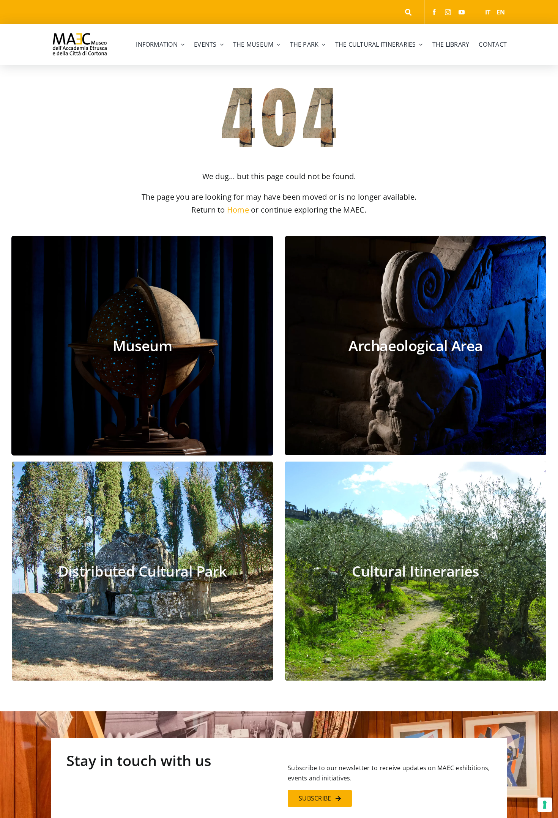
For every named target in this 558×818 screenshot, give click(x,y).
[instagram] (448, 12)
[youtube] (462, 12)
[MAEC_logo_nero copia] (79, 27)
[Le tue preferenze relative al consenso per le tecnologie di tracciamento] (545, 805)
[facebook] (434, 12)
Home (238, 210)
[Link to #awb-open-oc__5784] (408, 12)
